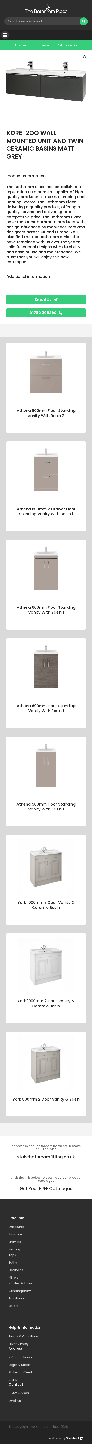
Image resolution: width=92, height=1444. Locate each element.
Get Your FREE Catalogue (46, 1189)
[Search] (84, 21)
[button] (5, 35)
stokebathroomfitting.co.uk (46, 1157)
